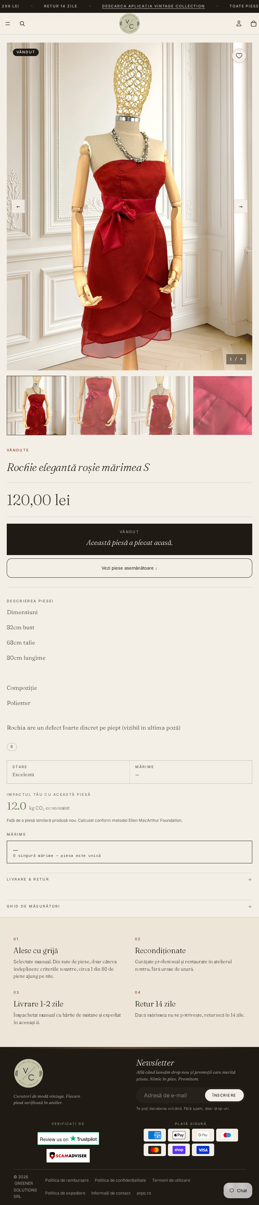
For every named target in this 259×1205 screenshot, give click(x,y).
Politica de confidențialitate (120, 1180)
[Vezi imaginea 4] (222, 405)
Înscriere (224, 1095)
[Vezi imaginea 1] (36, 405)
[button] (129, 206)
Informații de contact (111, 1193)
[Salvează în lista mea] (239, 56)
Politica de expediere (65, 1193)
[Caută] (22, 23)
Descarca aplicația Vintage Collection (148, 6)
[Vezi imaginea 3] (160, 405)
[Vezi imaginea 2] (98, 405)
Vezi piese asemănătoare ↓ (129, 568)
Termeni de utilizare (171, 1180)
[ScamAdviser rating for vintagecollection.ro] (68, 1155)
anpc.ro (144, 1193)
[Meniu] (8, 23)
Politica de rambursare (67, 1180)
